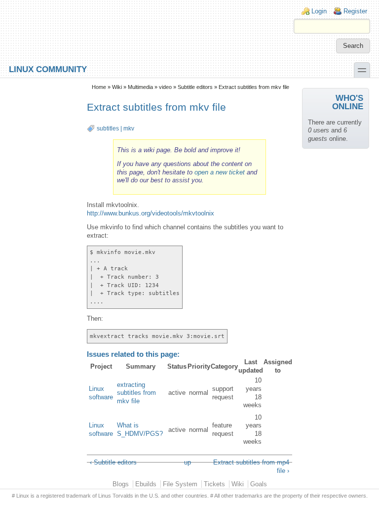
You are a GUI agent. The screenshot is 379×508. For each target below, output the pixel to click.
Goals (258, 484)
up (187, 462)
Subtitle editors (195, 87)
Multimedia (140, 87)
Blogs (121, 484)
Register (355, 11)
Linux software (101, 393)
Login (319, 11)
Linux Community (48, 69)
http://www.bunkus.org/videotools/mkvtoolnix (150, 213)
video (165, 87)
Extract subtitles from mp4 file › (251, 466)
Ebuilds (145, 484)
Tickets (214, 484)
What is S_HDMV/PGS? (140, 429)
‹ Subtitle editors (113, 462)
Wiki (117, 87)
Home (99, 87)
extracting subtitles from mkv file (136, 393)
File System (180, 484)
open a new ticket (219, 172)
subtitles (108, 128)
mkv (128, 128)
